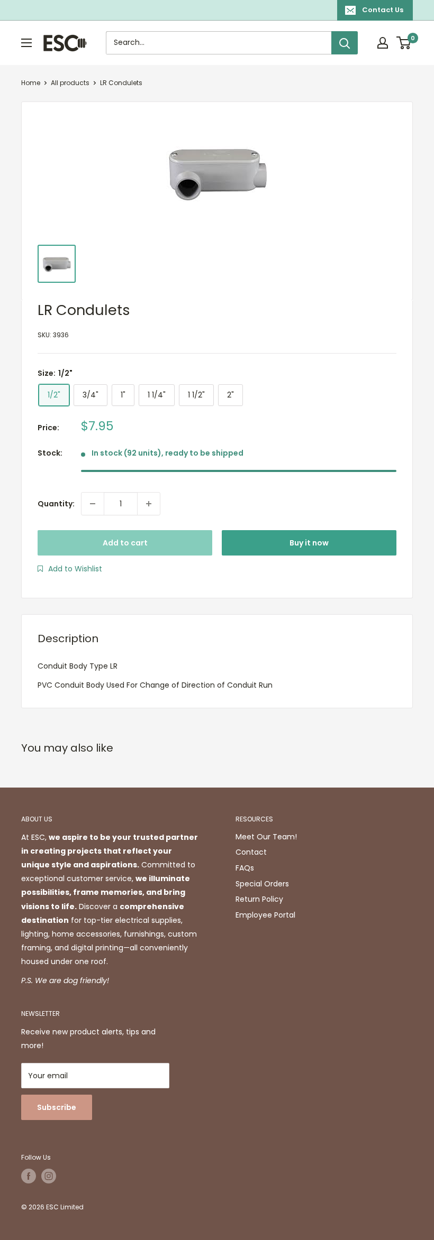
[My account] (382, 43)
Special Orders (262, 883)
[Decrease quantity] (93, 504)
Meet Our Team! (266, 836)
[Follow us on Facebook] (28, 1176)
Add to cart (125, 543)
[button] (70, 569)
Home (30, 82)
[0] (404, 42)
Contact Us (382, 10)
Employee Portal (265, 915)
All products (70, 82)
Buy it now (309, 543)
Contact (251, 852)
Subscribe (56, 1107)
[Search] (344, 42)
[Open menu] (26, 43)
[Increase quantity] (149, 504)
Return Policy (259, 899)
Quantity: (56, 503)
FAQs (245, 868)
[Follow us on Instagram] (48, 1176)
